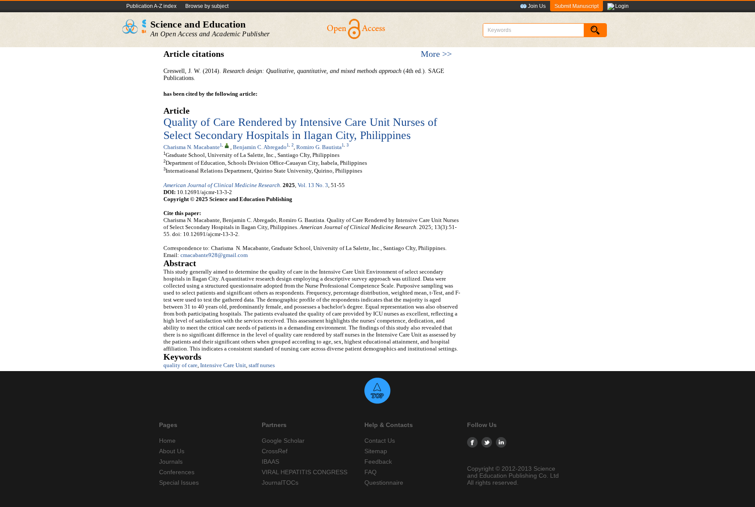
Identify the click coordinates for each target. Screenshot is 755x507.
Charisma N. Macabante (191, 147)
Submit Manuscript (576, 6)
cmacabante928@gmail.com (214, 255)
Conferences (176, 472)
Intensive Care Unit (223, 365)
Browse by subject (207, 6)
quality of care (180, 365)
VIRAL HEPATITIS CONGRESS (304, 472)
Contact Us (379, 440)
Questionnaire (383, 482)
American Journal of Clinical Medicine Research (221, 185)
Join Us (537, 6)
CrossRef (274, 451)
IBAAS (270, 461)
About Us (171, 451)
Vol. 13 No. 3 (313, 185)
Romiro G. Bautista (319, 147)
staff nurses (262, 365)
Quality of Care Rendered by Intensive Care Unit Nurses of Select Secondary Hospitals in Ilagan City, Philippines (300, 129)
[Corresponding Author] (226, 145)
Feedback (378, 461)
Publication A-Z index (151, 6)
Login (622, 6)
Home (167, 440)
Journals (171, 461)
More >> (436, 54)
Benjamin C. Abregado (260, 147)
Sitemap (375, 451)
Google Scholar (283, 440)
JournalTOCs (280, 482)
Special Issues (179, 482)
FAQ (370, 472)
